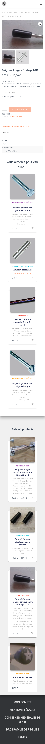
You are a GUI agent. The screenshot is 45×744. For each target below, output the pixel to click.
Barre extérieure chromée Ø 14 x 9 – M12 (22, 322)
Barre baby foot (17, 202)
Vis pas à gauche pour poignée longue (22, 384)
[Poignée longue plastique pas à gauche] (22, 519)
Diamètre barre (9, 92)
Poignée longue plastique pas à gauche (22, 542)
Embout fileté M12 (22, 269)
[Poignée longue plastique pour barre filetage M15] (22, 579)
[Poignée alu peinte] (22, 656)
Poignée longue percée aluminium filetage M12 (22, 472)
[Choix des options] (32, 278)
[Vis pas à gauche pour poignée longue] (22, 362)
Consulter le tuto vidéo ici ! (22, 273)
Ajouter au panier (18, 109)
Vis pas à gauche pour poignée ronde (22, 209)
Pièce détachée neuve (24, 12)
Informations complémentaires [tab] (16, 127)
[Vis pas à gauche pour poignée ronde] (22, 186)
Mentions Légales (22, 709)
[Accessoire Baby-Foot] (5, 4)
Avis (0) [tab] (6, 132)
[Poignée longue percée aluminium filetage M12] (22, 449)
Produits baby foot (12, 12)
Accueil (4, 12)
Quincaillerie (28, 266)
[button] (40, 24)
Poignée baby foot (15, 116)
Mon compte (22, 702)
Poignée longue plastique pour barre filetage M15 (22, 602)
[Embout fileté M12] (22, 250)
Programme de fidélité (22, 729)
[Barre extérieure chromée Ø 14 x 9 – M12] (22, 299)
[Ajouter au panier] (32, 228)
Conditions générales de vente (22, 720)
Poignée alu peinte (22, 677)
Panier (22, 737)
